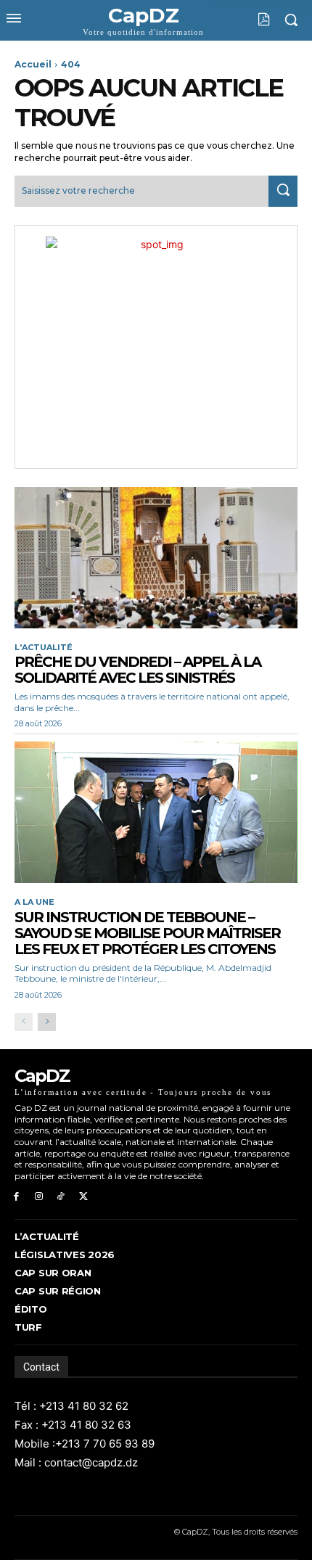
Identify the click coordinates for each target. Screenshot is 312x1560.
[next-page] (47, 1022)
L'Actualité (44, 647)
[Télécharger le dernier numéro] (252, 19)
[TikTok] (61, 1196)
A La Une (34, 902)
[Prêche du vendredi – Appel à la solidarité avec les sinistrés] (156, 557)
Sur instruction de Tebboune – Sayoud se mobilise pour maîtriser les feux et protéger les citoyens (147, 933)
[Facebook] (16, 1196)
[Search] (282, 191)
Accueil (33, 64)
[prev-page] (24, 1022)
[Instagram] (38, 1196)
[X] (83, 1196)
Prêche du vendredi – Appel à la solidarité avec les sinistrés (137, 669)
